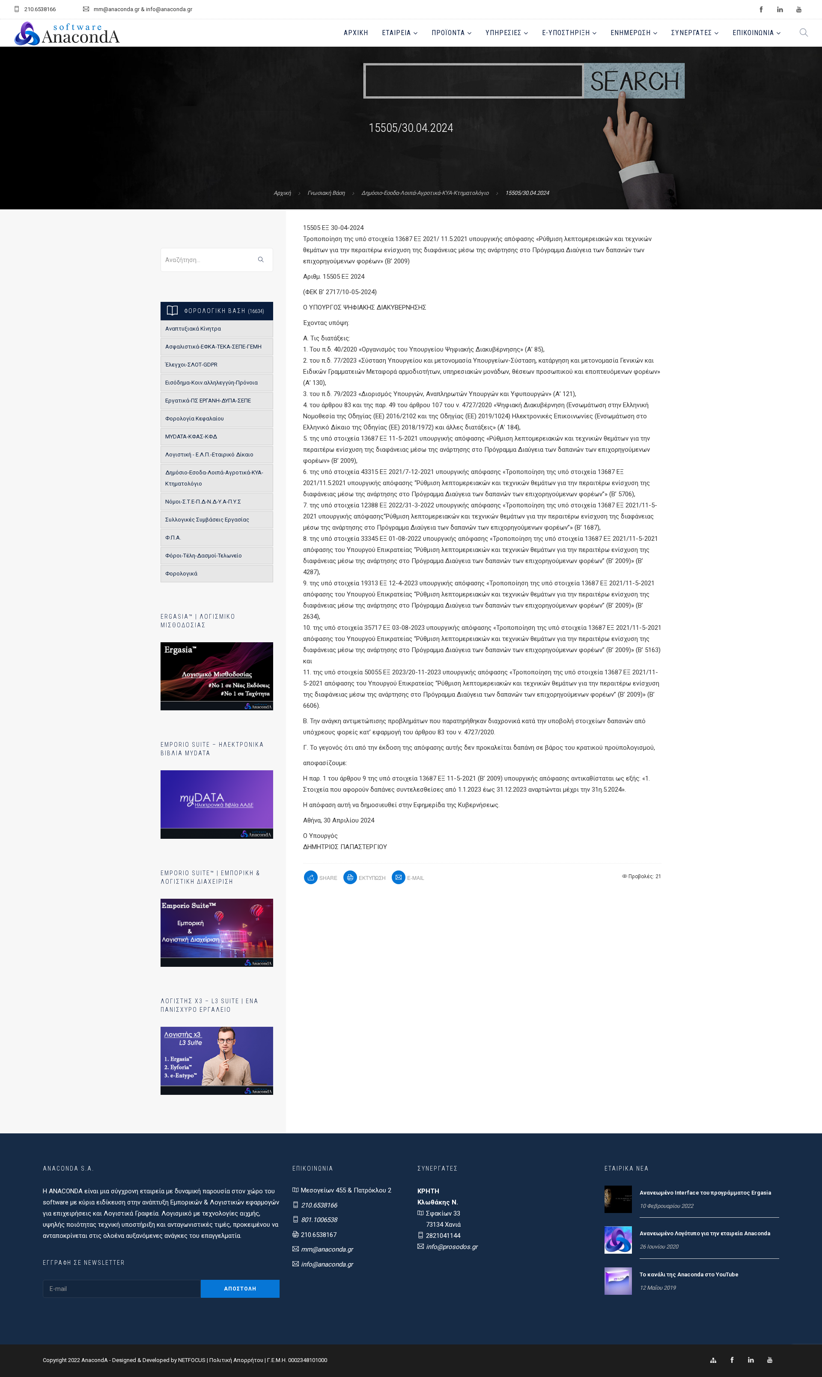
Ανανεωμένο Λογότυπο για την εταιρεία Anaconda (705, 1233)
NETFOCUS (192, 1360)
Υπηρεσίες (503, 33)
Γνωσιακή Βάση (326, 193)
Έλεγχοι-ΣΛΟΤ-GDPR (191, 364)
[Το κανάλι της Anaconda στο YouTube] (618, 1281)
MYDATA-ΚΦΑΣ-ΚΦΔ (191, 436)
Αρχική (356, 33)
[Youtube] (769, 1360)
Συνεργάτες (691, 33)
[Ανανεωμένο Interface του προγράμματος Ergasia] (618, 1199)
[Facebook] (732, 1360)
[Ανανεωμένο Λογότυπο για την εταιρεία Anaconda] (618, 1239)
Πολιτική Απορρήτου (236, 1360)
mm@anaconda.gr (327, 1249)
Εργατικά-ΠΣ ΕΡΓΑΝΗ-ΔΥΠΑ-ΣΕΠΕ (208, 400)
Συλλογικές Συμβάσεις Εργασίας (207, 519)
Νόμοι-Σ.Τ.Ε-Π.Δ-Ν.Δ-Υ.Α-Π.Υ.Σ (203, 501)
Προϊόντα (448, 33)
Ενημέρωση (631, 33)
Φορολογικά (181, 573)
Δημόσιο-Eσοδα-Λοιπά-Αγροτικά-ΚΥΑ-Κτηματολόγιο (424, 193)
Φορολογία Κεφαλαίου (194, 418)
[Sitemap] (713, 1360)
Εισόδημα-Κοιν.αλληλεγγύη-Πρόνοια (211, 382)
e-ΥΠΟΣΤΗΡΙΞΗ (566, 33)
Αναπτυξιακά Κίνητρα (193, 328)
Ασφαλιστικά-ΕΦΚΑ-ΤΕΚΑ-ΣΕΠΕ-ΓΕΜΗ (213, 346)
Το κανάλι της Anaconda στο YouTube (689, 1274)
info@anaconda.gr (327, 1264)
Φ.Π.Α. (173, 537)
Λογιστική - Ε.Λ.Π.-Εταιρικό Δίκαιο (209, 454)
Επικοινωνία (753, 33)
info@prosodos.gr (451, 1247)
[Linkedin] (751, 1360)
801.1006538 (319, 1220)
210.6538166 (319, 1205)
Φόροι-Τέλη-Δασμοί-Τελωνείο (203, 555)
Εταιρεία (396, 33)
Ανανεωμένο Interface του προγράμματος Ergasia (705, 1192)
